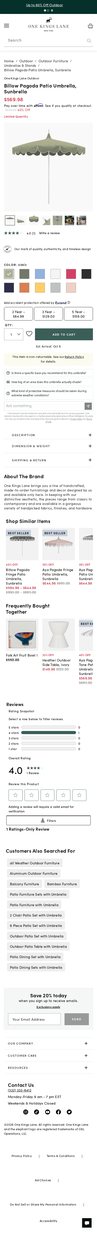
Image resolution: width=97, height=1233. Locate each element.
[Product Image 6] (81, 220)
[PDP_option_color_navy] (9, 288)
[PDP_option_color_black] (86, 274)
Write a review (49, 232)
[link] (48, 435)
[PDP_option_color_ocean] (40, 274)
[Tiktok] (37, 1111)
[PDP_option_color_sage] (24, 274)
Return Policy (74, 356)
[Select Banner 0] (45, 10)
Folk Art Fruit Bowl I (21, 654)
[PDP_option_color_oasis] (9, 274)
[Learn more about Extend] (68, 302)
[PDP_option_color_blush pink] (71, 288)
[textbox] (13, 334)
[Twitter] (70, 1111)
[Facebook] (59, 1111)
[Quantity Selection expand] (19, 334)
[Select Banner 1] (48, 10)
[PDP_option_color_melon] (24, 288)
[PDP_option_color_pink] (71, 274)
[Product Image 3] (46, 220)
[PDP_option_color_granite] (55, 288)
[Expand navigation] (10, 25)
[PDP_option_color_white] (55, 274)
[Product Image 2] (34, 220)
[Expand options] (90, 434)
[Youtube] (48, 1111)
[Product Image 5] (69, 220)
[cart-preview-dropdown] (90, 25)
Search (14, 40)
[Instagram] (26, 1111)
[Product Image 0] (10, 220)
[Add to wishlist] (29, 334)
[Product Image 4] (57, 220)
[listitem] (34, 863)
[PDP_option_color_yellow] (40, 288)
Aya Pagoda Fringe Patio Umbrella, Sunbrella (58, 574)
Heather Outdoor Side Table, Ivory (56, 662)
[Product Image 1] (22, 220)
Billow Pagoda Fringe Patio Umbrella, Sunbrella (18, 576)
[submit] (89, 41)
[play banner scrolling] (52, 10)
